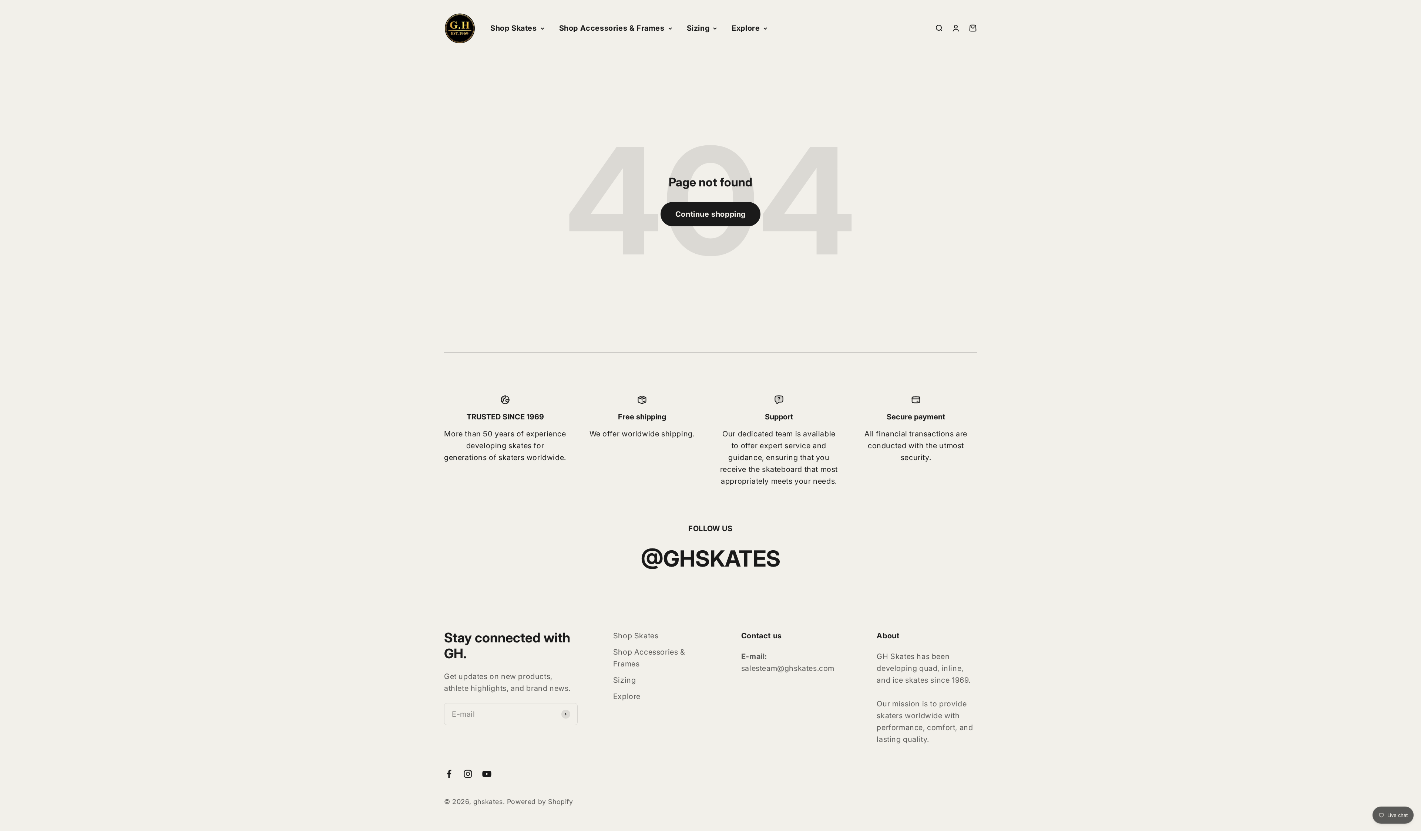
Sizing (698, 28)
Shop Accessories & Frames (612, 28)
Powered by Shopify (540, 801)
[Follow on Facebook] (449, 774)
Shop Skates (513, 28)
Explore (746, 28)
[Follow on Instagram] (468, 774)
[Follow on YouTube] (487, 774)
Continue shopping (710, 214)
